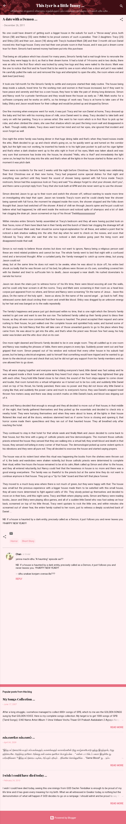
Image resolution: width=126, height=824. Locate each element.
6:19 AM (26, 554)
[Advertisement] (63, 656)
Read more (116, 727)
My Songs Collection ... (19, 699)
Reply (19, 579)
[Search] (121, 7)
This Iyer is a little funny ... (60, 5)
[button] (121, 20)
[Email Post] (11, 534)
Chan (18, 554)
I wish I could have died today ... (25, 775)
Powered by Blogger (65, 817)
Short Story (28, 541)
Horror (14, 541)
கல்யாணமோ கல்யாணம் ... (19, 737)
